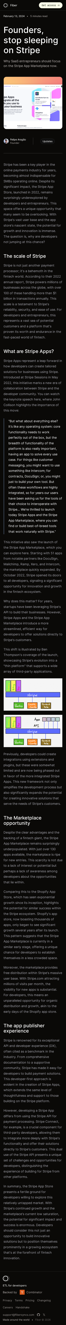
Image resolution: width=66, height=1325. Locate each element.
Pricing (30, 1300)
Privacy (7, 1300)
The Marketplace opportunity (23, 820)
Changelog (44, 1300)
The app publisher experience (24, 1028)
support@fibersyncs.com (18, 1314)
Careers (8, 1307)
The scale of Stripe (25, 256)
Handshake (23, 1307)
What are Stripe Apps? (29, 351)
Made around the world (16, 1319)
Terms (19, 1300)
